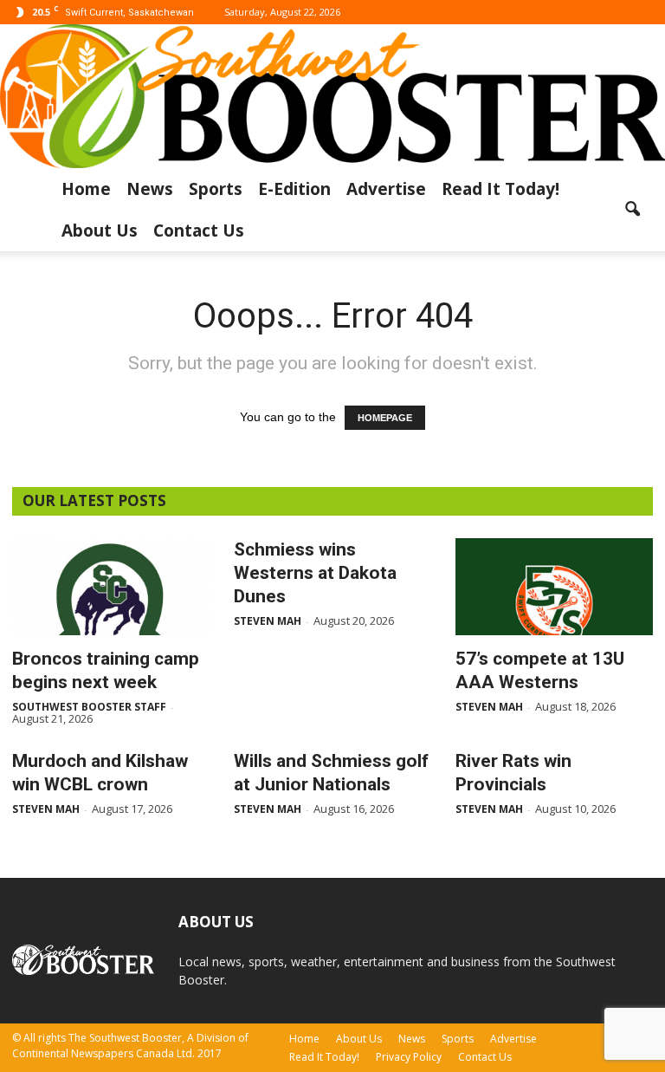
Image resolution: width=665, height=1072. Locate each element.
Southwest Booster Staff (89, 706)
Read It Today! (500, 189)
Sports (215, 189)
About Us (99, 230)
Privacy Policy (409, 1056)
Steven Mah (267, 621)
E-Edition (294, 189)
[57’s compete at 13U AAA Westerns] (554, 587)
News (149, 189)
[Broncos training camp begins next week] (111, 587)
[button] (632, 210)
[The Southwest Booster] (332, 96)
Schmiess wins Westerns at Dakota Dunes (315, 573)
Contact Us (198, 230)
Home (86, 189)
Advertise (386, 189)
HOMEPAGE (385, 418)
